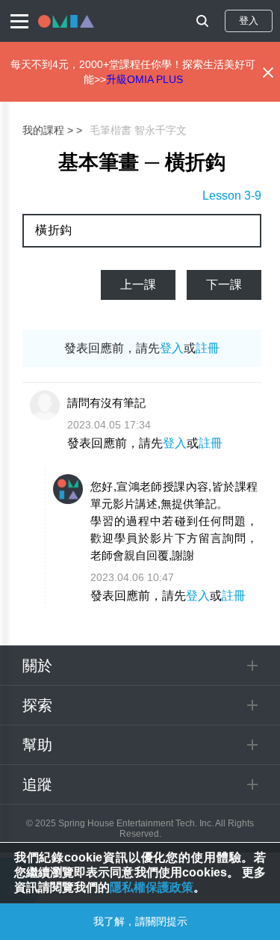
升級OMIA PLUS (144, 79)
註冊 (208, 348)
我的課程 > (47, 130)
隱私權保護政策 (151, 887)
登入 (248, 20)
